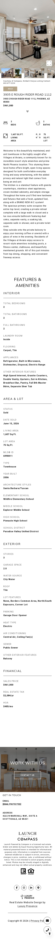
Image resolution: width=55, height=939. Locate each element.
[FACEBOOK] (16, 887)
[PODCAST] (38, 887)
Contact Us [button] (28, 775)
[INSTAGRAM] (24, 887)
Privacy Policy (39, 920)
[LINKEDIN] (31, 887)
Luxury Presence (28, 906)
